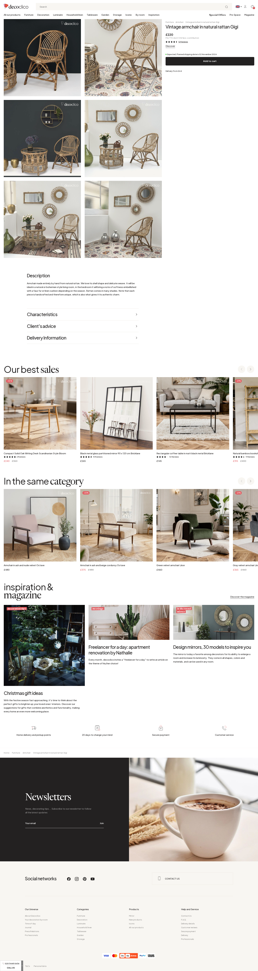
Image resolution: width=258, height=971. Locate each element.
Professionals (31, 935)
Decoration (43, 14)
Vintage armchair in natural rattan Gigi (202, 22)
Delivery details (188, 924)
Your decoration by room (36, 920)
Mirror (131, 916)
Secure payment (188, 931)
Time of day (30, 924)
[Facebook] (69, 880)
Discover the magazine (242, 596)
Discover (170, 45)
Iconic (128, 14)
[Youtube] (93, 880)
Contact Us (186, 916)
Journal (28, 927)
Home (6, 753)
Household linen (74, 14)
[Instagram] (77, 880)
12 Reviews (183, 42)
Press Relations (32, 931)
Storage (117, 14)
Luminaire (58, 14)
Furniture (28, 14)
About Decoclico (32, 916)
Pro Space (235, 14)
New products (135, 920)
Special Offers (217, 15)
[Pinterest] (85, 880)
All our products (12, 14)
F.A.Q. (183, 920)
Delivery (184, 935)
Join (102, 823)
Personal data (40, 966)
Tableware (92, 14)
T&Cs (27, 966)
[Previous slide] (241, 369)
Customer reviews (189, 927)
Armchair (179, 22)
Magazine (249, 14)
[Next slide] (250, 369)
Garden (105, 14)
